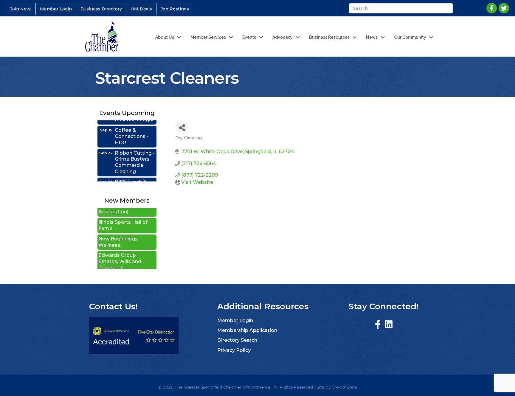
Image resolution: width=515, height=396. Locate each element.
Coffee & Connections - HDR (131, 131)
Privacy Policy (234, 350)
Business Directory (101, 9)
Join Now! (20, 9)
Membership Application (247, 330)
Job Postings (175, 9)
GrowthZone (344, 387)
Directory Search (237, 340)
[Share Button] (182, 127)
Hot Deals (141, 9)
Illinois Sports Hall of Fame (123, 220)
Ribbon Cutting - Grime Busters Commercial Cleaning (135, 157)
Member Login (56, 9)
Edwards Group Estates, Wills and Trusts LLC (119, 256)
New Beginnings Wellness (118, 236)
